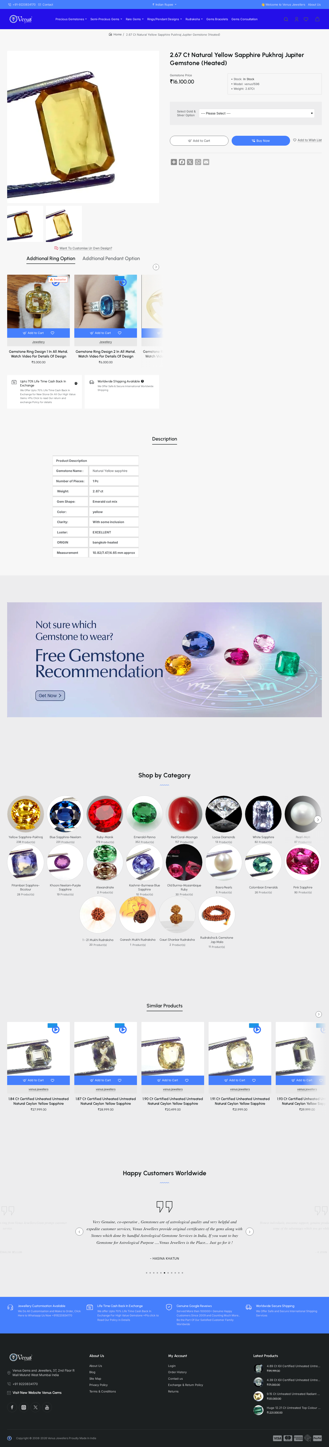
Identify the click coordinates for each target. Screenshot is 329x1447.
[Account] (297, 19)
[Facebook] (12, 1407)
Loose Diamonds (223, 837)
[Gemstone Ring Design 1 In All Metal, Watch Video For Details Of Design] (38, 306)
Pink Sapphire (302, 887)
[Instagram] (24, 1407)
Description (164, 439)
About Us (96, 1356)
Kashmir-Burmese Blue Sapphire (144, 887)
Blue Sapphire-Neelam (65, 837)
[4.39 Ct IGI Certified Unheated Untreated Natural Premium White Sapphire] (258, 1382)
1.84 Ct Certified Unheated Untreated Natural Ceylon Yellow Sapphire (39, 1101)
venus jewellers (38, 1089)
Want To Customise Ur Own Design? (86, 248)
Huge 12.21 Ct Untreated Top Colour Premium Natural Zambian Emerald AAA (294, 1408)
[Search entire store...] (286, 19)
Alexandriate (105, 887)
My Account (177, 1356)
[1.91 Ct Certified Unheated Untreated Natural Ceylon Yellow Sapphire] (240, 1053)
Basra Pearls (224, 887)
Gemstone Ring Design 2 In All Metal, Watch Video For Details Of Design (106, 353)
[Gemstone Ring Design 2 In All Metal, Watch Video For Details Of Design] (105, 306)
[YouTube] (47, 1407)
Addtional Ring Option (50, 258)
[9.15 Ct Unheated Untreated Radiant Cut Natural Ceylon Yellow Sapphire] (258, 1396)
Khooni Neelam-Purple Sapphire (65, 887)
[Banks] (308, 1438)
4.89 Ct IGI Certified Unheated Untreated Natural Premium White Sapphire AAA (294, 1366)
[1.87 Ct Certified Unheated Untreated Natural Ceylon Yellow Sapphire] (105, 1053)
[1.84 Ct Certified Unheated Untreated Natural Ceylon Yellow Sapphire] (38, 1053)
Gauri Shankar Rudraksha (177, 940)
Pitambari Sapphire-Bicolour (26, 887)
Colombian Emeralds (263, 887)
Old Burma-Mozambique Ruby (184, 887)
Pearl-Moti (303, 837)
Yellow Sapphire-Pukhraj (26, 837)
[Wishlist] (306, 19)
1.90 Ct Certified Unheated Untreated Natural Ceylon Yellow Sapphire (173, 1101)
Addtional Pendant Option (111, 258)
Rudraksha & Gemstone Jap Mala (216, 940)
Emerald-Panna (144, 837)
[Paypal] (317, 1438)
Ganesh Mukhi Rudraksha (137, 940)
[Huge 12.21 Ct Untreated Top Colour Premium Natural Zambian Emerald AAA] (258, 1410)
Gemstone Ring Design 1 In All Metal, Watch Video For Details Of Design (38, 353)
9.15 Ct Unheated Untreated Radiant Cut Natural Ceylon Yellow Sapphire (294, 1394)
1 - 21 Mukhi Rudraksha (98, 940)
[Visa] (277, 1438)
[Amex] (298, 1438)
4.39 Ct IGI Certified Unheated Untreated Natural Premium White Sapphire (294, 1380)
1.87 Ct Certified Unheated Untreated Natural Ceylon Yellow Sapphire (106, 1101)
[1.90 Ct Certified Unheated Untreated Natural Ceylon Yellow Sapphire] (172, 1053)
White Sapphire (263, 837)
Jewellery (38, 342)
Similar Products (165, 1006)
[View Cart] (317, 19)
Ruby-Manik (105, 837)
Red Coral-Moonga (184, 837)
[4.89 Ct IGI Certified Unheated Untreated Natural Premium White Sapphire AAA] (258, 1368)
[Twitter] (35, 1407)
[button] (34, 333)
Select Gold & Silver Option (186, 113)
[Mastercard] (288, 1438)
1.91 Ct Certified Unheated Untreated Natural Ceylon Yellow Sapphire (240, 1101)
